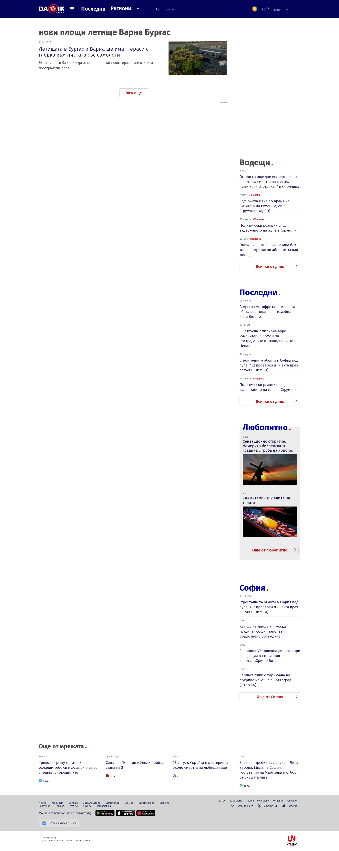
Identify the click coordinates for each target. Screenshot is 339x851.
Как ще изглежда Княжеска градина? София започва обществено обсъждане (263, 631)
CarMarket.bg (112, 802)
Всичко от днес (270, 266)
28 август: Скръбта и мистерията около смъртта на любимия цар (200, 765)
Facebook (292, 800)
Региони (120, 8)
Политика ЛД (269, 805)
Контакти (278, 800)
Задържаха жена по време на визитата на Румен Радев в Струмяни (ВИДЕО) (265, 206)
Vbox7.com (57, 802)
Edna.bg (60, 805)
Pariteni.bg (44, 805)
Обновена (254, 194)
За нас (222, 800)
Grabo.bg (164, 802)
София (252, 588)
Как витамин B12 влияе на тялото (266, 500)
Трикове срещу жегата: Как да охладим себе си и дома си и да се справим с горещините (68, 767)
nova (46, 781)
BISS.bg (129, 802)
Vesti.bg (73, 805)
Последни (93, 9)
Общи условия (83, 840)
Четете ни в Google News (62, 822)
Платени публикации (257, 800)
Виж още (134, 93)
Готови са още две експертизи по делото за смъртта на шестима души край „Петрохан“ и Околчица (269, 181)
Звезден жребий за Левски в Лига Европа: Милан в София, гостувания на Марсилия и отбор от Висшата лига (269, 770)
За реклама (236, 800)
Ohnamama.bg (146, 802)
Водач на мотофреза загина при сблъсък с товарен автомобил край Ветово (267, 311)
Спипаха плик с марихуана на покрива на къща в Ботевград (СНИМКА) (265, 680)
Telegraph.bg (104, 805)
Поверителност (244, 805)
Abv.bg (42, 802)
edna (113, 776)
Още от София (270, 696)
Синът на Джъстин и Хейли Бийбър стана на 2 (135, 765)
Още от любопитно (269, 550)
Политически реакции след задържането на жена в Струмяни (268, 228)
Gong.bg (73, 802)
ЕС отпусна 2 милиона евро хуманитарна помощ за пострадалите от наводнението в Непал (268, 338)
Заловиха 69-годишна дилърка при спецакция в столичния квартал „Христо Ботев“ (270, 656)
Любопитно (265, 427)
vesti (179, 776)
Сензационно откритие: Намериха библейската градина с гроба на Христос (268, 446)
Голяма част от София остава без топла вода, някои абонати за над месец (269, 250)
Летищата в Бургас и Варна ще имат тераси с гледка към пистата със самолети (94, 52)
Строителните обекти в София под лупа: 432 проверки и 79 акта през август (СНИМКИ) (269, 365)
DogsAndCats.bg (91, 802)
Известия (292, 805)
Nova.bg (87, 805)
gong (246, 786)
